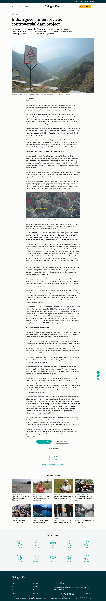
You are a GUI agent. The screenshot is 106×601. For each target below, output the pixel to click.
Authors (14, 593)
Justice (70, 561)
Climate (36, 547)
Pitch (13, 590)
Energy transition (82, 494)
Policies (35, 593)
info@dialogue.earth (59, 589)
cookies (52, 598)
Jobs (13, 586)
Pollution (87, 547)
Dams (44, 465)
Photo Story (39, 516)
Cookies (35, 586)
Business (36, 561)
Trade (56, 518)
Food (53, 547)
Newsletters (84, 6)
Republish (83, 1)
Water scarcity (39, 494)
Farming (57, 494)
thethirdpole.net (31, 247)
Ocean (19, 561)
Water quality (17, 494)
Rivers (61, 465)
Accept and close (83, 597)
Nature (70, 547)
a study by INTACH (41, 351)
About (77, 1)
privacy (46, 598)
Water (86, 561)
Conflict (15, 518)
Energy (19, 547)
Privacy (35, 583)
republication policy (59, 587)
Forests (53, 561)
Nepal (35, 518)
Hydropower (52, 465)
